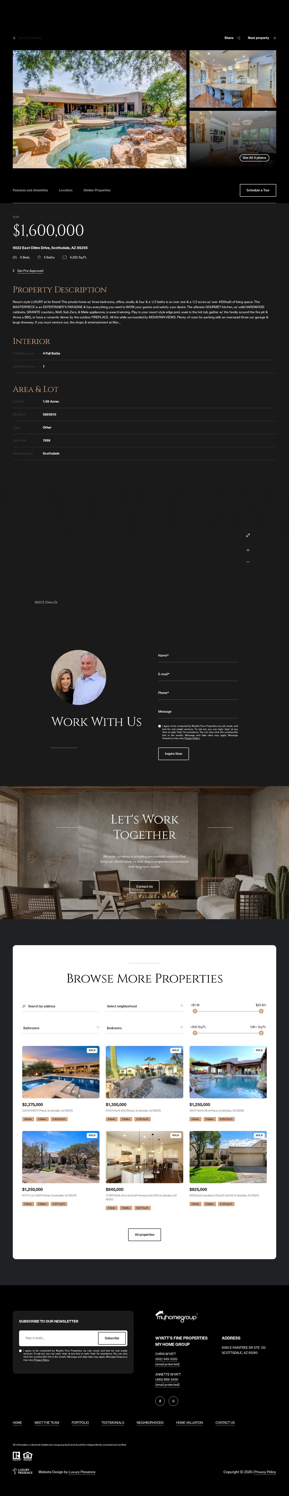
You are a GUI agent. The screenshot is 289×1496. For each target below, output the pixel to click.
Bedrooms (114, 1028)
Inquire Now (173, 754)
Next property (258, 38)
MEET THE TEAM (47, 1423)
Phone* (163, 693)
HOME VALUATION (189, 1423)
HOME (17, 1423)
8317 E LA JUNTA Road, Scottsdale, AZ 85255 (49, 1195)
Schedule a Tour (258, 190)
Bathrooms (31, 1028)
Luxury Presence (82, 1472)
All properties (144, 1235)
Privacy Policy (192, 738)
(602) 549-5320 (166, 1359)
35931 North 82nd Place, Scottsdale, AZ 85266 (217, 1110)
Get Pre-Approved (30, 271)
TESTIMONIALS (112, 1423)
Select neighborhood (122, 1006)
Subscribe (112, 1338)
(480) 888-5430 (166, 1379)
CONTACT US (225, 1423)
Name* (163, 655)
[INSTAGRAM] (173, 1401)
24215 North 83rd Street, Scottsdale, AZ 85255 (133, 1110)
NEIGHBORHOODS (150, 1423)
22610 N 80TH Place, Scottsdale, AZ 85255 (47, 1110)
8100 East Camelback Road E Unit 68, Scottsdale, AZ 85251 (224, 1195)
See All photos (254, 158)
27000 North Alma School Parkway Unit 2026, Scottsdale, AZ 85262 (141, 1197)
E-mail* (164, 674)
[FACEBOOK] (160, 1401)
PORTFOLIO (80, 1423)
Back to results (30, 38)
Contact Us (144, 886)
